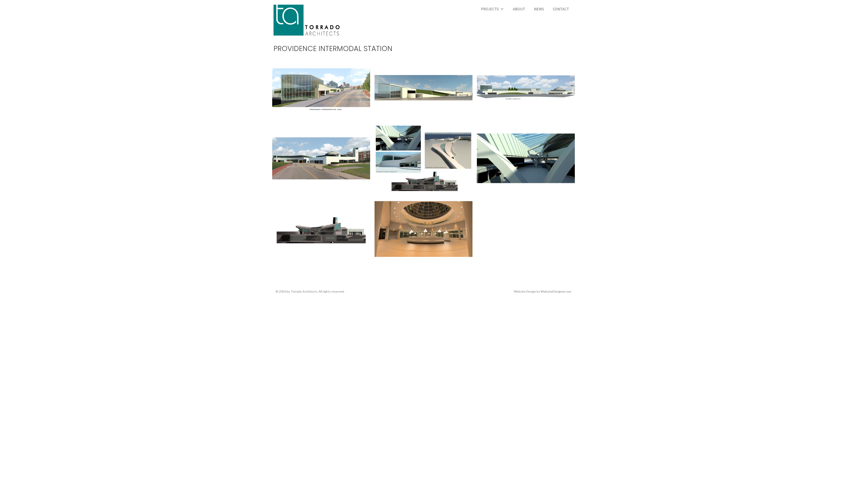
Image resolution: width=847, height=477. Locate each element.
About (519, 8)
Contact (561, 8)
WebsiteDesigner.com (556, 291)
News (539, 8)
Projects (490, 8)
